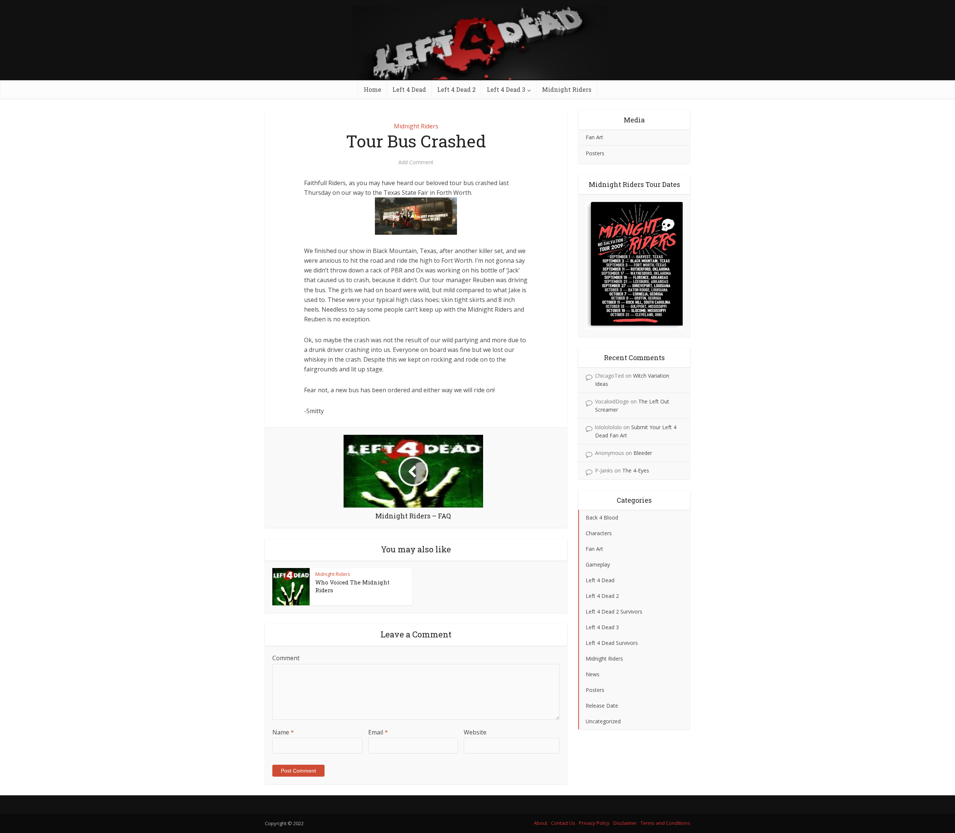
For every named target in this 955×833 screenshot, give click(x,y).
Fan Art (594, 137)
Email (378, 732)
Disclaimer (625, 823)
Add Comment (415, 162)
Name (283, 732)
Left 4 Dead (409, 89)
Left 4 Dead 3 (506, 89)
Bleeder (642, 452)
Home (372, 89)
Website (475, 732)
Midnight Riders (566, 89)
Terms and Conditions (665, 823)
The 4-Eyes (635, 470)
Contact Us (563, 823)
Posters (595, 153)
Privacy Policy (594, 823)
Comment (286, 658)
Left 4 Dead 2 (456, 89)
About (540, 823)
